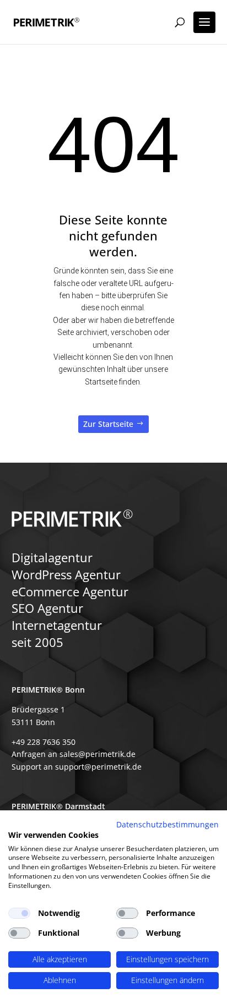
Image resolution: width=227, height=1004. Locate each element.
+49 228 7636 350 (43, 742)
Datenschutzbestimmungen (167, 824)
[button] (204, 22)
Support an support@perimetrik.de (77, 766)
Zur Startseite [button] (108, 424)
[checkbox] (19, 913)
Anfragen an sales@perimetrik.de (74, 754)
